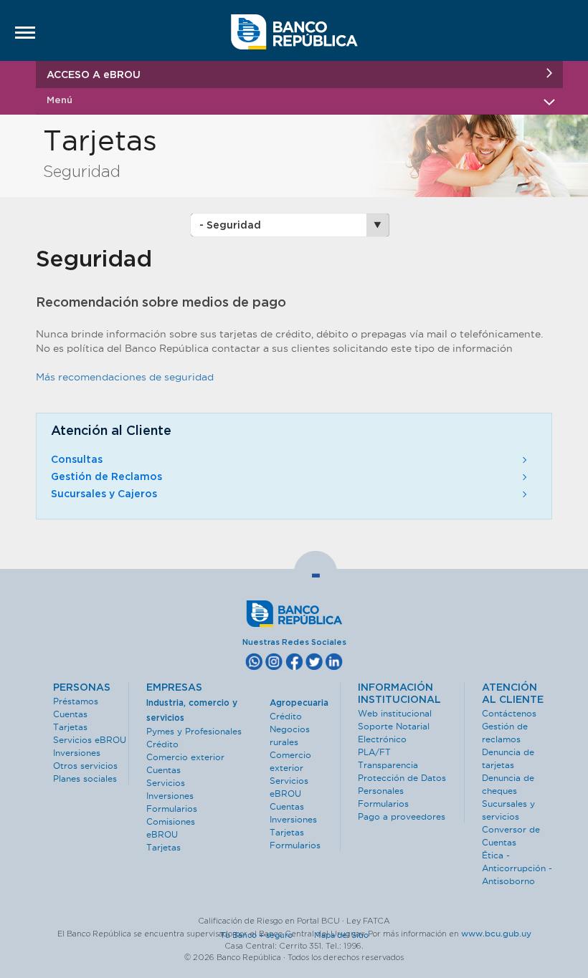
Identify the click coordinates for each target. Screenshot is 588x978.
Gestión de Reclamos (106, 477)
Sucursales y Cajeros (104, 494)
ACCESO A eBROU (94, 75)
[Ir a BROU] (294, 40)
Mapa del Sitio (341, 935)
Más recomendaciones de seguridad (125, 377)
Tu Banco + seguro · (266, 935)
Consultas (77, 460)
